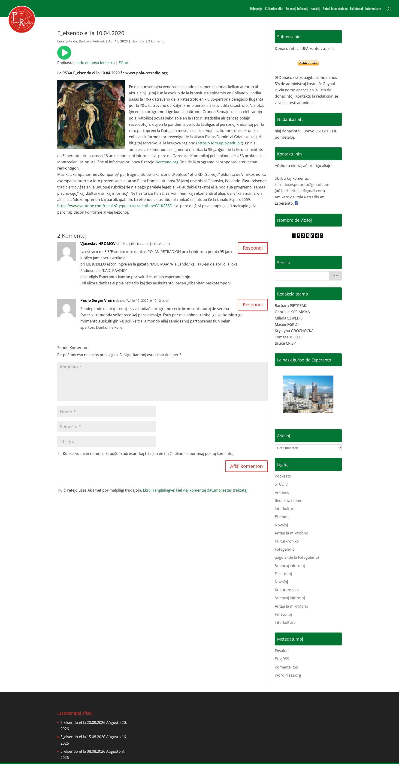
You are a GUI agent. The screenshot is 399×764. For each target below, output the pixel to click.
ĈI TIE (332, 131)
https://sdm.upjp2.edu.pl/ (219, 143)
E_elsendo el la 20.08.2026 (82, 722)
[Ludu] (64, 56)
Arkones (282, 492)
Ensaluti (282, 650)
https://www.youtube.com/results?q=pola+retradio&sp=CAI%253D (114, 205)
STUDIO (281, 484)
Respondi (253, 248)
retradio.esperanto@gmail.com (302, 184)
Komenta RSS (286, 667)
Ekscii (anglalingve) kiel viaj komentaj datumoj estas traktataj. (195, 490)
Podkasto (283, 476)
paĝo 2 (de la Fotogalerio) (297, 557)
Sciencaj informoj (297, 9)
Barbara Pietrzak (92, 41)
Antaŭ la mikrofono (335, 9)
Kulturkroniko (274, 9)
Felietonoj (356, 9)
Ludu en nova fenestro (95, 62)
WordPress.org (288, 675)
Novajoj (315, 9)
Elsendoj (138, 41)
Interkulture (373, 9)
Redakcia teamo (288, 500)
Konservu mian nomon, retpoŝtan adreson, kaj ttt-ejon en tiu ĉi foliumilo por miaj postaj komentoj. (148, 453)
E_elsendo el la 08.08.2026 (82, 751)
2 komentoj (156, 41)
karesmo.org (167, 161)
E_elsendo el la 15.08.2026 (82, 736)
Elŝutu (124, 62)
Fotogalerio (285, 549)
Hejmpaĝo (256, 9)
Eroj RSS (282, 658)
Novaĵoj (281, 525)
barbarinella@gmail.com (302, 190)
